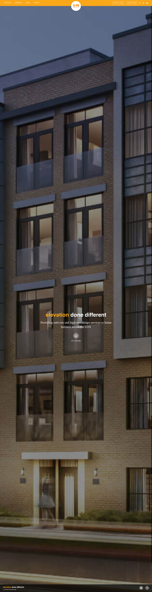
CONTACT (36, 2)
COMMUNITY (18, 2)
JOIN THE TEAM (118, 3)
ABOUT (28, 2)
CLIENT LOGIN (131, 3)
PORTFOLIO (7, 2)
